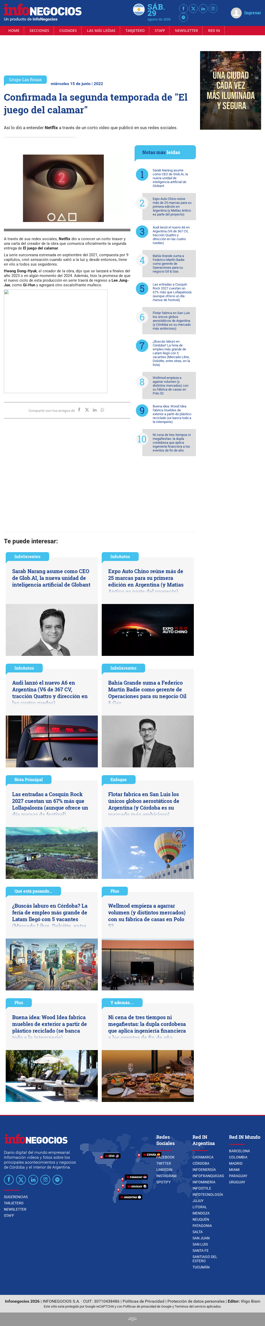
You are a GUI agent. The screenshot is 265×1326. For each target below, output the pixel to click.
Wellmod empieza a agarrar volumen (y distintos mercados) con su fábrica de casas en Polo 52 (170, 385)
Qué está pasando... (33, 891)
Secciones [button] (39, 30)
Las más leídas (101, 30)
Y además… (122, 1002)
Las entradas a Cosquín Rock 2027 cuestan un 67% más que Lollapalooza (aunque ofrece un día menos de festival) (172, 292)
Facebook (165, 1157)
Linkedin (164, 1170)
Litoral (200, 1207)
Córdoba (201, 1163)
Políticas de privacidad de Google (147, 1306)
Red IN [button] (214, 30)
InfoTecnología (208, 1194)
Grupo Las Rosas (25, 79)
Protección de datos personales (196, 1301)
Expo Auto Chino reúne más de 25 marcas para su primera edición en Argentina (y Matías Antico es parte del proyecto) (172, 206)
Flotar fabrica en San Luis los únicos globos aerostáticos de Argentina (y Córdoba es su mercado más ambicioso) (172, 320)
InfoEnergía (204, 1170)
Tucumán (201, 1267)
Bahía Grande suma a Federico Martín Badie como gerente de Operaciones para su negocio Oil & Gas (169, 263)
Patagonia (202, 1226)
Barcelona (239, 1151)
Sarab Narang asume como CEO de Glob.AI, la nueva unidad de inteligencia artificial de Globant (170, 178)
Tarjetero (135, 30)
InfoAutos (120, 556)
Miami (234, 1170)
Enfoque (119, 779)
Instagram (166, 1176)
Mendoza (201, 1213)
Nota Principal (28, 779)
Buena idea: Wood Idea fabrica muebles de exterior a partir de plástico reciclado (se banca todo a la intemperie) (172, 414)
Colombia (238, 1157)
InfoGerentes (27, 556)
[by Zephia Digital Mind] (132, 1319)
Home (13, 30)
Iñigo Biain (250, 1301)
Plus (115, 891)
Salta (198, 1232)
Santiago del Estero (205, 1259)
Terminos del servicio (190, 1306)
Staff (160, 30)
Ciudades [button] (68, 30)
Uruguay (237, 1182)
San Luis (200, 1244)
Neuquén (201, 1219)
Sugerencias (16, 1197)
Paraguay (238, 1176)
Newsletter (186, 30)
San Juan (201, 1238)
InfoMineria (204, 1182)
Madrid (235, 1163)
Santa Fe (201, 1250)
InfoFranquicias (208, 1176)
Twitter (163, 1163)
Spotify (163, 1182)
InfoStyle (202, 1188)
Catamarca (203, 1157)
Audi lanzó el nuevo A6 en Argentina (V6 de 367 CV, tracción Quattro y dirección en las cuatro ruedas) (171, 235)
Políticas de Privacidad (143, 1301)
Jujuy (198, 1201)
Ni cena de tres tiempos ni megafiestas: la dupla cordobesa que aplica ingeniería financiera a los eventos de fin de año (172, 442)
